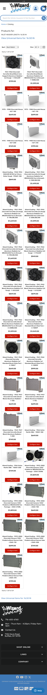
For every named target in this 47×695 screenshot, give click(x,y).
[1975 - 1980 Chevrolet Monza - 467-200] (12, 131)
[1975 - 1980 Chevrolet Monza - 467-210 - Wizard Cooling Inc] (42, 124)
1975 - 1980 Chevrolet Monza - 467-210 (34, 142)
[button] (23, 647)
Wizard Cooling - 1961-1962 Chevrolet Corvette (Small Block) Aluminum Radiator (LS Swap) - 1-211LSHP (34, 287)
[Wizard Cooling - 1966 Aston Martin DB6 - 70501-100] (34, 420)
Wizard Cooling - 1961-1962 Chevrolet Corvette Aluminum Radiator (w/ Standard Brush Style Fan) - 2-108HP (35, 324)
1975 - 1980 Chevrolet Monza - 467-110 (34, 110)
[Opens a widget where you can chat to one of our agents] (38, 691)
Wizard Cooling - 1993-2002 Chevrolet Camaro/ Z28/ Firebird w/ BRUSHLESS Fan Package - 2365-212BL (12, 504)
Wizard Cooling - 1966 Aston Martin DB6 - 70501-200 (12, 466)
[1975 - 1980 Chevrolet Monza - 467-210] (34, 131)
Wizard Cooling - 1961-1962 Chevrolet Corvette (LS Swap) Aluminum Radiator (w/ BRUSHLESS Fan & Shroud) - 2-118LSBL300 (12, 213)
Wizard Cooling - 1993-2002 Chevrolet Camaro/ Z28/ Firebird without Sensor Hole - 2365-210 (12, 575)
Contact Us (10, 630)
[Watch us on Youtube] (21, 677)
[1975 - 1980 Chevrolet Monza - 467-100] (12, 99)
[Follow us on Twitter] (29, 677)
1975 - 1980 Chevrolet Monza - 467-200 (12, 142)
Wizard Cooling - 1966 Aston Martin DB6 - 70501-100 (35, 431)
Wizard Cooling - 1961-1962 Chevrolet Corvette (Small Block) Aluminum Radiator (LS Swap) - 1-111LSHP (34, 250)
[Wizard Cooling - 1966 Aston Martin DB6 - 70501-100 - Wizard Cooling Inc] (42, 414)
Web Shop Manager (23, 683)
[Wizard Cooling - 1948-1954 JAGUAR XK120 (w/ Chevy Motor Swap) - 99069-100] (12, 162)
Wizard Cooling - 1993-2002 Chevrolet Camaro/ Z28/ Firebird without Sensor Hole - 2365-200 (35, 539)
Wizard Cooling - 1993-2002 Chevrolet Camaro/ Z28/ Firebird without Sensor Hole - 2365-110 (12, 539)
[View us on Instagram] (26, 677)
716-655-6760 (11, 619)
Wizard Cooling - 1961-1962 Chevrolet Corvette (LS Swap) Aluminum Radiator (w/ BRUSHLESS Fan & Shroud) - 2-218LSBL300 (12, 251)
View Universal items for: (16, 598)
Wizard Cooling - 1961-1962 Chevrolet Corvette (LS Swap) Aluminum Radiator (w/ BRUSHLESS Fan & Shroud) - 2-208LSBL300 (34, 213)
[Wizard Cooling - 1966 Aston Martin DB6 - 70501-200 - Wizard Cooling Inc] (20, 449)
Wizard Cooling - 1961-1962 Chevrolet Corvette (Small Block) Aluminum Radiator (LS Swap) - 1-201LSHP (12, 287)
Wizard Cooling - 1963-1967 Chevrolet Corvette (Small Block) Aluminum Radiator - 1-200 (12, 433)
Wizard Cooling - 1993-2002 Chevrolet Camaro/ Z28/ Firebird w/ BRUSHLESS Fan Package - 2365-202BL (35, 468)
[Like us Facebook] (17, 677)
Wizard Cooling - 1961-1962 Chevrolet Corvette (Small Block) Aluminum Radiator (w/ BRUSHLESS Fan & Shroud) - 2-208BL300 (12, 324)
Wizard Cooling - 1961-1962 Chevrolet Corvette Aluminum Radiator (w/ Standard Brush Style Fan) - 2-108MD (35, 361)
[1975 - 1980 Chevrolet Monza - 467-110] (34, 99)
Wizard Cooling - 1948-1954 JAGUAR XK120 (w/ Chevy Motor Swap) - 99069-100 (12, 174)
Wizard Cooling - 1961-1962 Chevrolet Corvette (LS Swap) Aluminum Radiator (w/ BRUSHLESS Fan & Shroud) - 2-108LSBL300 (34, 176)
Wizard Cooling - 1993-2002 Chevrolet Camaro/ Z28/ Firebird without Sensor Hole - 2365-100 (35, 504)
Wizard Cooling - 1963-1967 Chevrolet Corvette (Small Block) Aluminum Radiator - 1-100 (12, 397)
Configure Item (12, 119)
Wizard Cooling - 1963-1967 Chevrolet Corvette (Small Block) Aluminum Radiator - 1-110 (34, 397)
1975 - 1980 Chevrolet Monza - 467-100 (12, 110)
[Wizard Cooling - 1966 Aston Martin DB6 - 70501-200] (12, 455)
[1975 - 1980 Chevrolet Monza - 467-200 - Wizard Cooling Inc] (20, 124)
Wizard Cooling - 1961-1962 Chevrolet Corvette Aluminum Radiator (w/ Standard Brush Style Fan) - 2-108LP (12, 361)
